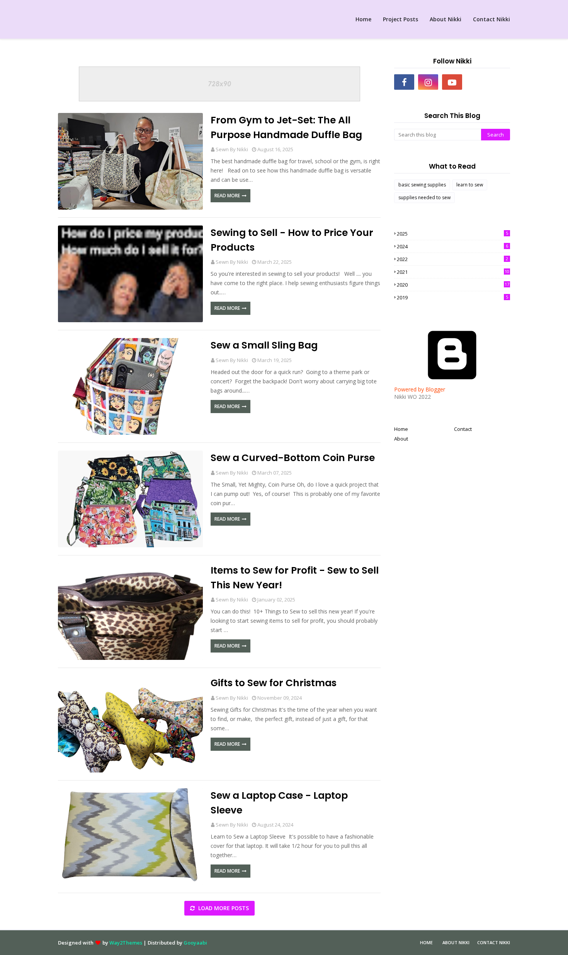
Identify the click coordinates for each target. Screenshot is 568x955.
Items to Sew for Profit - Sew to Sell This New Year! (295, 578)
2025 (452, 233)
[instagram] (428, 82)
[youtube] (452, 82)
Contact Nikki (493, 942)
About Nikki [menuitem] (445, 19)
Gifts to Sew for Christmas (274, 683)
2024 (452, 246)
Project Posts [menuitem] (400, 19)
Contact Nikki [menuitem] (491, 19)
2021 (453, 271)
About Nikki (455, 942)
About (401, 438)
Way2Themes (125, 942)
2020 (453, 284)
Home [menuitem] (363, 19)
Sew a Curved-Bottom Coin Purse (293, 458)
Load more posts (223, 908)
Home (401, 428)
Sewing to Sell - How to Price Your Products (292, 240)
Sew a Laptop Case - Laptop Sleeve (279, 803)
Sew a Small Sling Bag (264, 345)
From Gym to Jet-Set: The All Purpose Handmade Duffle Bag (286, 127)
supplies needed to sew (424, 197)
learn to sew (469, 184)
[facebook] (404, 82)
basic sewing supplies (422, 184)
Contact (463, 428)
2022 (452, 259)
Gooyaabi (195, 942)
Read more (227, 195)
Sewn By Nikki (232, 149)
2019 (452, 297)
